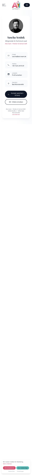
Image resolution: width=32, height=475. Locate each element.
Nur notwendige (23, 468)
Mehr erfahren (7, 464)
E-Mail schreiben (17, 102)
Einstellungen (20, 471)
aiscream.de (16, 114)
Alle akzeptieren (9, 468)
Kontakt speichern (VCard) (17, 94)
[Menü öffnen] (4, 5)
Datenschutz (11, 471)
